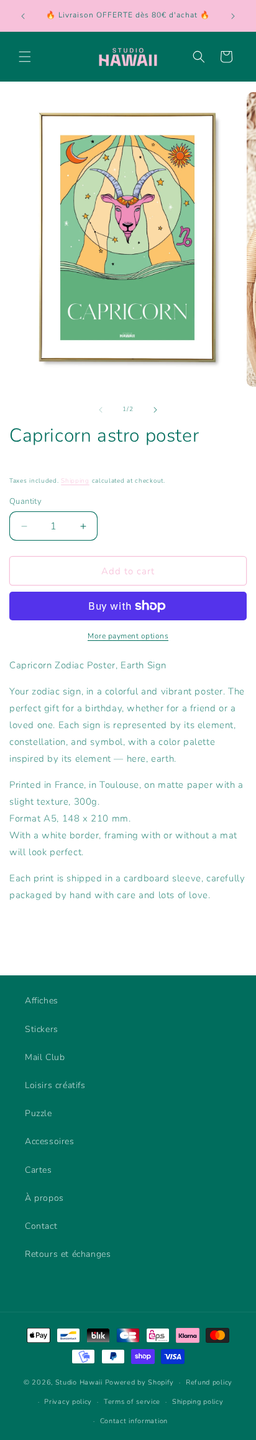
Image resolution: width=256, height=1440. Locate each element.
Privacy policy (68, 1401)
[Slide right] (155, 410)
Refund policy (209, 1382)
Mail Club (45, 1057)
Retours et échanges (68, 1254)
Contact (41, 1226)
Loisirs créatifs (55, 1085)
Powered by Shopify (140, 1382)
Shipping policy (198, 1401)
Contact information (134, 1421)
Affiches (41, 1001)
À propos (44, 1198)
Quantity (25, 501)
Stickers (41, 1029)
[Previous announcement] (23, 16)
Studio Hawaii (79, 1382)
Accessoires (50, 1141)
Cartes (38, 1170)
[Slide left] (100, 410)
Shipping (75, 480)
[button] (25, 56)
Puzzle (38, 1113)
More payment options (128, 636)
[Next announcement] (233, 16)
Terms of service (132, 1401)
